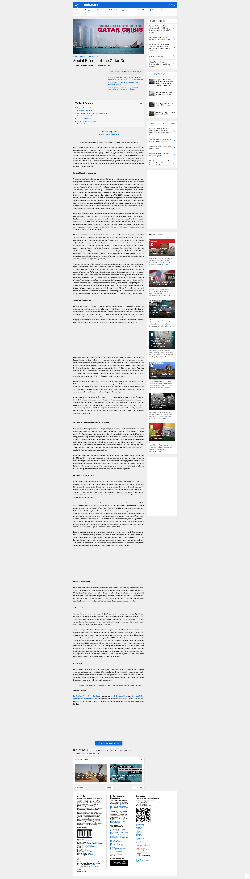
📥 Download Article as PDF (108, 743)
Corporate (113, 10)
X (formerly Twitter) (141, 842)
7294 (90, 852)
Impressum (166, 10)
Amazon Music (140, 826)
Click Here (113, 855)
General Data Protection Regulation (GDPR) (116, 842)
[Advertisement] (89, 82)
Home (79, 10)
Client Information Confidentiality (119, 835)
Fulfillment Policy (114, 840)
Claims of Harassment (84, 118)
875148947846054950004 (89, 846)
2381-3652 (83, 839)
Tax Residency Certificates (117, 850)
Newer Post (79, 787)
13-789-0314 (90, 854)
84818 (84, 849)
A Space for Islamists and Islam (87, 121)
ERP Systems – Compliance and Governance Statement (119, 838)
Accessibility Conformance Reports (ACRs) (117, 830)
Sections (101, 10)
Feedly (138, 830)
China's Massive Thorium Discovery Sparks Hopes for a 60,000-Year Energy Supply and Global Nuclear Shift (162, 402)
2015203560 (95, 842)
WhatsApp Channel (141, 841)
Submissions (128, 10)
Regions (89, 10)
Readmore (165, 264)
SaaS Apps (142, 10)
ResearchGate (140, 838)
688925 (91, 853)
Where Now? (81, 124)
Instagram (139, 832)
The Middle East (93, 56)
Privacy (154, 10)
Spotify (138, 839)
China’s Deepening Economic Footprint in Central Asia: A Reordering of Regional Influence (161, 310)
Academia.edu (140, 824)
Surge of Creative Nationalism (86, 108)
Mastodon (139, 835)
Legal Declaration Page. (117, 822)
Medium (138, 837)
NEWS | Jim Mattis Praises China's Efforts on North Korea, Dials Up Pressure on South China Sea (125, 79)
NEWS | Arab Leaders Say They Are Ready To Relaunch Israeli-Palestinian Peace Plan (124, 89)
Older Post (138, 787)
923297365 (88, 841)
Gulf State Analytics (112, 134)
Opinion (82, 56)
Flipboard (138, 831)
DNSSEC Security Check (116, 836)
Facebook (138, 828)
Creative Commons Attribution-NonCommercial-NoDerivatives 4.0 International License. (119, 807)
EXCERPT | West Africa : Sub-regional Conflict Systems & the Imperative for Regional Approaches (91, 775)
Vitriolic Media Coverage (84, 110)
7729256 (92, 864)
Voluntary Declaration (116, 851)
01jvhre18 (84, 848)
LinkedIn (138, 834)
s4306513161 (88, 850)
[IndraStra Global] (91, 5)
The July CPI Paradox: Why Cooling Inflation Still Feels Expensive (163, 94)
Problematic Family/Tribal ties (86, 116)
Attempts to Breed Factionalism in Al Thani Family (93, 113)
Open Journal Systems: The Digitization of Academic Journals (161, 251)
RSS (77, 14)
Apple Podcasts (140, 827)
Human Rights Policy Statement (119, 848)
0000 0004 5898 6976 (86, 845)
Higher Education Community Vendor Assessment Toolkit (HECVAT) (118, 846)
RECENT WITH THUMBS (158, 74)
